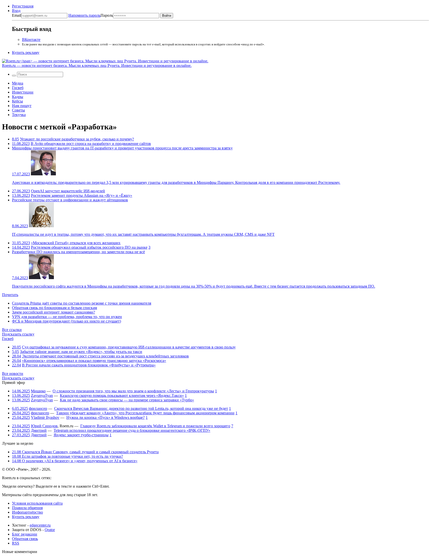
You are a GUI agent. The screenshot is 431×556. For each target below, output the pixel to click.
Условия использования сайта (37, 503)
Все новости (12, 373)
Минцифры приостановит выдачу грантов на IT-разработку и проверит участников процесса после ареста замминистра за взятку (122, 148)
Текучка (19, 114)
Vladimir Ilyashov (45, 417)
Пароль (90, 15)
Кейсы (17, 101)
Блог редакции (24, 534)
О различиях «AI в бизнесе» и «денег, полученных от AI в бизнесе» (74, 461)
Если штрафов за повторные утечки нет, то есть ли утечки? (67, 456)
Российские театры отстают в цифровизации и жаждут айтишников (70, 200)
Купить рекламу (25, 52)
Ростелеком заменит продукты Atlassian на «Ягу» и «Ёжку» (81, 195)
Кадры (17, 97)
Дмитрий (39, 430)
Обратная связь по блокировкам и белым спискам (54, 308)
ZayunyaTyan (42, 395)
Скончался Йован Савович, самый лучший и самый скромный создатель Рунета (85, 452)
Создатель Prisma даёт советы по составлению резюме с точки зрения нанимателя (81, 303)
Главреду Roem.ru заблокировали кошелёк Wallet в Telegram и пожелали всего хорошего (155, 426)
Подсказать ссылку (18, 334)
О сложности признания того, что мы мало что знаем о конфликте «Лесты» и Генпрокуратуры (133, 391)
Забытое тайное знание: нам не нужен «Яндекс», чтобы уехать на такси (81, 351)
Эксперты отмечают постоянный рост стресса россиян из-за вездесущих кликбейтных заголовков (105, 356)
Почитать (10, 295)
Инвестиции (22, 92)
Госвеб (17, 88)
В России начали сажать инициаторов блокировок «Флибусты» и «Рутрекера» (89, 365)
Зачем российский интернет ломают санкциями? (53, 312)
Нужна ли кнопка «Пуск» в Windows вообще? (105, 417)
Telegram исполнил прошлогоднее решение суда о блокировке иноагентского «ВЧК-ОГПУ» (132, 430)
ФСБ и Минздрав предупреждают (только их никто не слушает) (66, 321)
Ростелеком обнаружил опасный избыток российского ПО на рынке (89, 247)
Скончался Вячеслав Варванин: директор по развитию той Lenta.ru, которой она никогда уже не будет (141, 408)
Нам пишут (21, 106)
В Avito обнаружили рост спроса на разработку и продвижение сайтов (91, 143)
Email (16, 15)
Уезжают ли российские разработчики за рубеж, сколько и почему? (77, 139)
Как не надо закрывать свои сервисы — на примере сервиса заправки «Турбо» (127, 400)
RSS (15, 543)
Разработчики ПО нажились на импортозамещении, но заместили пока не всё (78, 252)
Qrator (50, 530)
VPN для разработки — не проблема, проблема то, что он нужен (67, 317)
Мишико (38, 391)
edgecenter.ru (40, 525)
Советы (18, 110)
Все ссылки (12, 330)
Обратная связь (25, 539)
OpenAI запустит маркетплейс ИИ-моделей (68, 191)
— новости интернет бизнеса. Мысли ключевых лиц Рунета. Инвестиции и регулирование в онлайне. (97, 65)
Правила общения (27, 508)
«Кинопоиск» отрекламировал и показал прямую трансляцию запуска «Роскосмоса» (94, 360)
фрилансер (38, 408)
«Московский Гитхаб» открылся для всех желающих (75, 243)
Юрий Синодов (44, 426)
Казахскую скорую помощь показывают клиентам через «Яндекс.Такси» (122, 395)
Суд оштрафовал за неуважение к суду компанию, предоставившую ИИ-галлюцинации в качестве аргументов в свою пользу (129, 347)
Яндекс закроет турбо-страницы (81, 435)
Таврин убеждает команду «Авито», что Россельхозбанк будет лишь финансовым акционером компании (145, 413)
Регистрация (22, 6)
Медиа (17, 83)
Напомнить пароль (84, 15)
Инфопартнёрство (27, 512)
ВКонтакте (31, 39)
